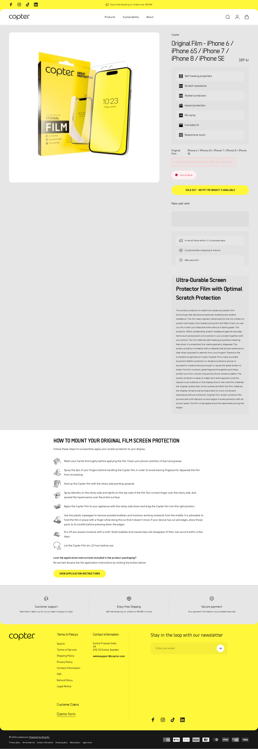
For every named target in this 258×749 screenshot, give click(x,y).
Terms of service (28, 742)
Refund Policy (65, 680)
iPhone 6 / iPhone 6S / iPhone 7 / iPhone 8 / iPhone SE (203, 161)
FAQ (59, 674)
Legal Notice (64, 686)
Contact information (45, 742)
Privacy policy (14, 742)
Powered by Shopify (39, 737)
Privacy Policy (65, 662)
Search (61, 643)
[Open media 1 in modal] (84, 107)
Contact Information (68, 668)
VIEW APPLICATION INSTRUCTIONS (79, 573)
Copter (175, 34)
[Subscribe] (220, 648)
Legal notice (87, 742)
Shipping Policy (65, 655)
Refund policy (75, 742)
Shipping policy (62, 742)
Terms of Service (67, 649)
